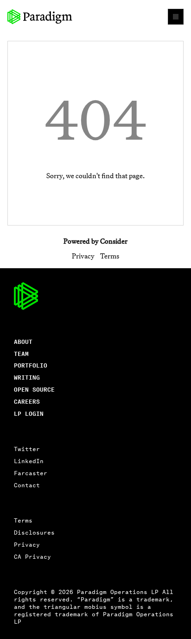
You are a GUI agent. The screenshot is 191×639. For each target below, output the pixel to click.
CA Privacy (32, 556)
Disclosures (34, 532)
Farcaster (30, 472)
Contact (27, 484)
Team (21, 353)
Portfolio (30, 364)
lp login (29, 413)
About (23, 341)
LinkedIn (29, 460)
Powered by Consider (95, 241)
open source (34, 389)
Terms (109, 256)
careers (27, 401)
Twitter (27, 448)
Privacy (83, 256)
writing (27, 377)
